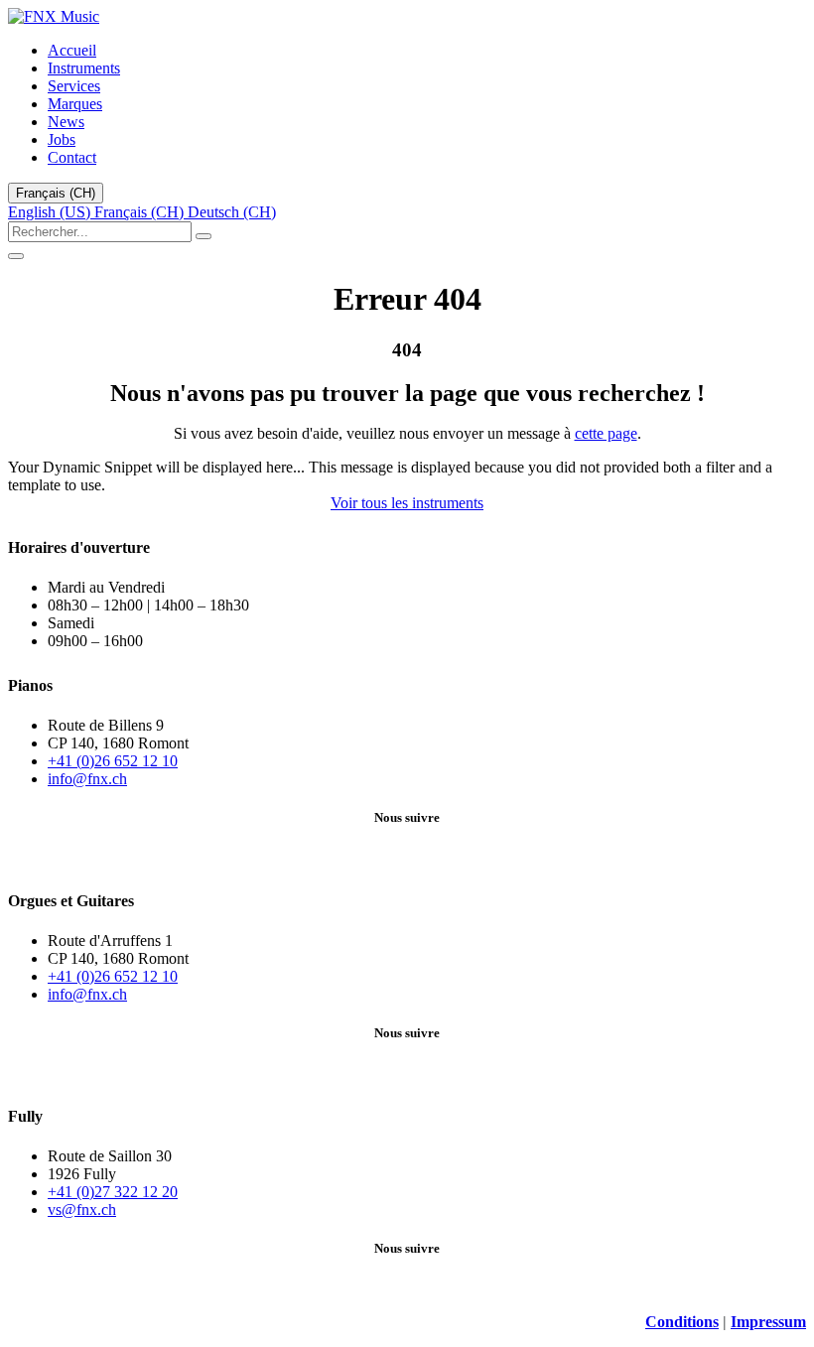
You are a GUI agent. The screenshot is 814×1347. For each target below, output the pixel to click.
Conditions (682, 1321)
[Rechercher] (203, 236)
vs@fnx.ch (82, 1209)
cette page (606, 433)
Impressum (768, 1321)
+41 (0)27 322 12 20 (113, 1191)
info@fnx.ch (87, 778)
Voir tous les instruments (407, 502)
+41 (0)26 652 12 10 (113, 760)
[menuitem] (72, 50)
